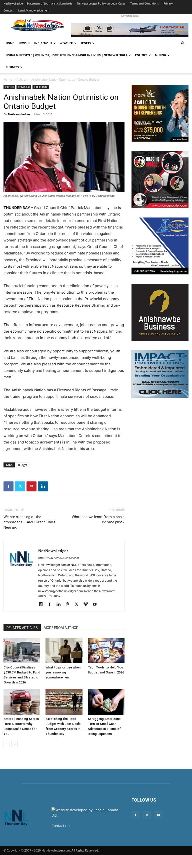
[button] (182, 43)
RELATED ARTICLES (22, 628)
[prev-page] (7, 744)
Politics (141, 55)
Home (10, 43)
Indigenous (43, 43)
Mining (160, 55)
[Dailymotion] (42, 605)
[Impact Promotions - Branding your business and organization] (160, 374)
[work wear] (160, 179)
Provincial (24, 86)
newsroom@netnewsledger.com (78, 831)
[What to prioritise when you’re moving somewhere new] (64, 650)
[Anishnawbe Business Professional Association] (160, 312)
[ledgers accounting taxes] (160, 245)
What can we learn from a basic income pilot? (98, 519)
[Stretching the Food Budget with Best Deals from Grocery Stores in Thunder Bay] (64, 701)
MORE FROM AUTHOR (61, 628)
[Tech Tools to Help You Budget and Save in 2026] (106, 650)
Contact (9, 10)
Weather (66, 43)
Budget (22, 465)
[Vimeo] (87, 605)
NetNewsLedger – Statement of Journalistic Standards (38, 3)
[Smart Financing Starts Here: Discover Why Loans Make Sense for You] (22, 701)
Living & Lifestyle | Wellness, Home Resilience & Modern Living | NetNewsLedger (66, 55)
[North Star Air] (129, 30)
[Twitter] (20, 486)
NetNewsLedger (19, 114)
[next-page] (15, 744)
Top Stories (41, 86)
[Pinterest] (31, 486)
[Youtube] (96, 605)
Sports (85, 43)
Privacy (168, 3)
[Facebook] (9, 486)
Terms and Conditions (144, 3)
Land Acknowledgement (34, 10)
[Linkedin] (43, 486)
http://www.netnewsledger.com (58, 558)
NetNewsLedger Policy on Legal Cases (101, 3)
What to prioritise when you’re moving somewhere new (63, 672)
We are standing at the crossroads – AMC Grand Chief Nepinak (30, 522)
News (22, 43)
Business (12, 67)
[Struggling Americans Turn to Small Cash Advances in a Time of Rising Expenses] (106, 701)
